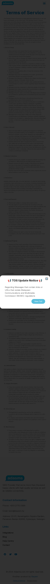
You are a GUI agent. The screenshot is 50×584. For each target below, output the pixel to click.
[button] (47, 279)
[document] (25, 292)
